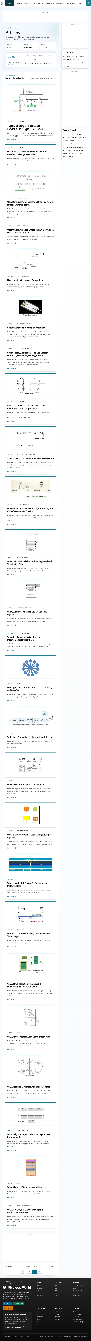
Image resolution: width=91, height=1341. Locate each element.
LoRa (82, 144)
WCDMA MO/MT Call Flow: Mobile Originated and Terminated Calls (29, 563)
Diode (69, 150)
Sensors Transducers (24, 323)
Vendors (76, 1282)
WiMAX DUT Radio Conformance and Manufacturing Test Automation (24, 985)
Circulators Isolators (79, 1285)
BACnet (65, 141)
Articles (11, 121)
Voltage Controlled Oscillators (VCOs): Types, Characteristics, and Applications (27, 407)
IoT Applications (23, 348)
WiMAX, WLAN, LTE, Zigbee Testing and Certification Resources (25, 1211)
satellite (81, 63)
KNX (81, 153)
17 (34, 1271)
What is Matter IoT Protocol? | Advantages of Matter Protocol (27, 884)
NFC (64, 147)
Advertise (58, 1317)
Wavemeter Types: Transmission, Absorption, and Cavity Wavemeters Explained (30, 510)
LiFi (79, 144)
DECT (64, 134)
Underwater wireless (69, 144)
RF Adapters (76, 1295)
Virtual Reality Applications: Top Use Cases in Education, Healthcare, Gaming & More (27, 354)
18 (39, 1271)
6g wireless (21, 147)
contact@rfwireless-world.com (13, 1327)
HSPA (84, 137)
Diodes (75, 1288)
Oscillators (76, 1293)
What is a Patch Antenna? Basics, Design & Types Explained (29, 836)
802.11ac (66, 63)
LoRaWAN (40, 1295)
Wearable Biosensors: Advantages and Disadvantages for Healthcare (24, 638)
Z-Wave (74, 56)
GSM (64, 60)
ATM (73, 134)
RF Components (22, 121)
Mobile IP (70, 156)
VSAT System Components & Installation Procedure (30, 458)
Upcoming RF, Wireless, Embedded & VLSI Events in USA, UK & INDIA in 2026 (30, 231)
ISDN (69, 134)
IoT (18, 733)
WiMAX (19, 980)
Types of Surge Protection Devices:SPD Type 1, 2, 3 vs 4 (25, 127)
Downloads (58, 1312)
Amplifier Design (23, 276)
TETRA (78, 141)
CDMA (39, 1319)
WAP (64, 156)
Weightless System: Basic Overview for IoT (26, 784)
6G (56, 1288)
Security (20, 683)
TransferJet (66, 137)
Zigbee (68, 56)
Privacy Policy (77, 1314)
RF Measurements (23, 504)
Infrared (69, 147)
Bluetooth (81, 56)
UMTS (69, 60)
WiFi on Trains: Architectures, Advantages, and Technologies (28, 935)
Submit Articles (77, 1319)
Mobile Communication (25, 557)
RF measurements (79, 147)
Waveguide (66, 66)
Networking (21, 929)
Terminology (41, 1308)
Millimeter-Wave (77, 1290)
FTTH (77, 153)
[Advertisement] (45, 17)
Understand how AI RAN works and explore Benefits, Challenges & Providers (26, 153)
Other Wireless (22, 225)
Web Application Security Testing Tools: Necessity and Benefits (29, 689)
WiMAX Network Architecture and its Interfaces (28, 1086)
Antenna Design (22, 830)
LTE (73, 60)
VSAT (64, 150)
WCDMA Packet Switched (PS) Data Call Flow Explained (27, 613)
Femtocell (78, 137)
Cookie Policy (77, 1317)
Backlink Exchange (78, 1322)
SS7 (74, 150)
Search (57, 1314)
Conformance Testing (25, 1205)
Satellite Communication (26, 198)
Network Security (68, 153)
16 (29, 1271)
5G (64, 56)
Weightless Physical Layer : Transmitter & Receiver (30, 737)
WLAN (78, 60)
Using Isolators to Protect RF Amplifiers (25, 280)
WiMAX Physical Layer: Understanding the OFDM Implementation (29, 1136)
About (75, 1312)
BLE (72, 137)
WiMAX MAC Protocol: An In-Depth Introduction (28, 1036)
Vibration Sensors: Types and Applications (26, 327)
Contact (57, 1319)
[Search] (88, 3)
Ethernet (71, 141)
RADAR (76, 63)
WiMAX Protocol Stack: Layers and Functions (27, 1187)
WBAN (79, 134)
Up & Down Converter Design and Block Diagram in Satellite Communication (30, 203)
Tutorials (58, 1282)
